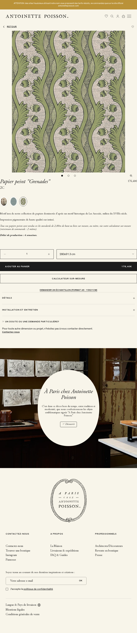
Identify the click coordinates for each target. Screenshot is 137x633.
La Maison (56, 546)
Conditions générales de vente (23, 614)
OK (80, 581)
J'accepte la (31, 589)
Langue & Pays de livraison (21, 605)
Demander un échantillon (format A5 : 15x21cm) (68, 290)
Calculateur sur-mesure (68, 279)
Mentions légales (15, 609)
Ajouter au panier (17, 267)
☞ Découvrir (68, 424)
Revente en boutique (106, 550)
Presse (98, 555)
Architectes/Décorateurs (109, 546)
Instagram (11, 555)
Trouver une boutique (18, 550)
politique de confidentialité (38, 589)
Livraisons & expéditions (64, 550)
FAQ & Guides (59, 555)
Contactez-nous (11, 332)
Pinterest (11, 559)
